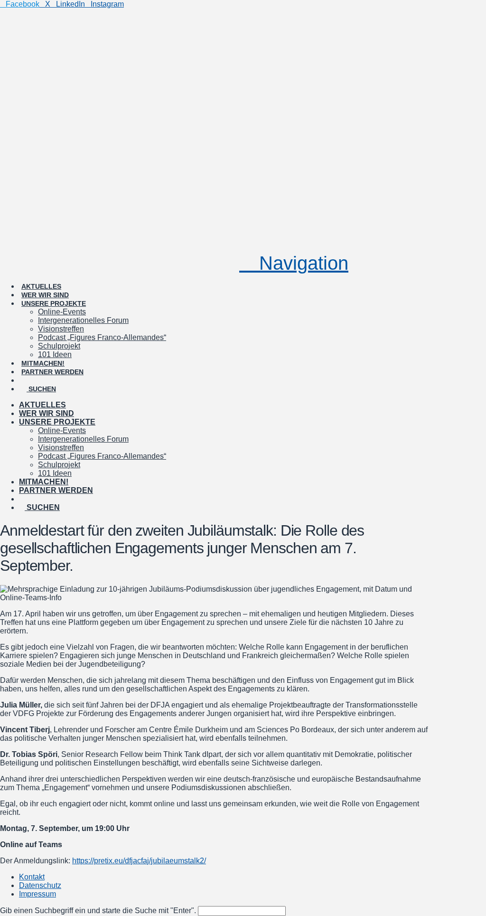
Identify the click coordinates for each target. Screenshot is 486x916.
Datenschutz (40, 885)
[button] (293, 263)
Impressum (37, 894)
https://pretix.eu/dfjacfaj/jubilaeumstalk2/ (139, 861)
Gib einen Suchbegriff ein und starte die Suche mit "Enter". (98, 911)
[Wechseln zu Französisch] (71, 372)
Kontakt (32, 877)
